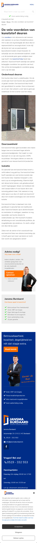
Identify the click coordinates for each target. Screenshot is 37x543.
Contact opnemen (10, 273)
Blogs (8, 22)
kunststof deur (18, 59)
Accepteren (18, 527)
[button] (34, 493)
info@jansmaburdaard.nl (14, 442)
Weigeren (18, 532)
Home (3, 22)
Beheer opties (18, 538)
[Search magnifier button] (33, 11)
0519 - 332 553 (12, 438)
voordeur (8, 37)
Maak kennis (10, 349)
